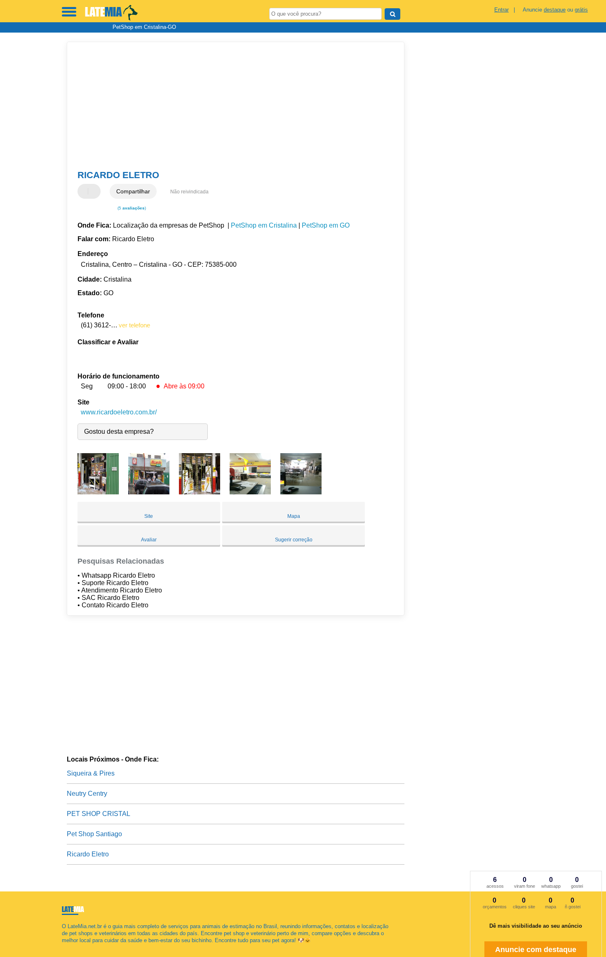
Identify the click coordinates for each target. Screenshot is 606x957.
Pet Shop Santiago (94, 833)
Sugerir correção (293, 540)
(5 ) (131, 208)
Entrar (501, 10)
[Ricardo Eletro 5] (301, 492)
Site (148, 516)
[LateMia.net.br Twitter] (67, 948)
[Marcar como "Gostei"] (85, 191)
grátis (581, 10)
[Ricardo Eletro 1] (98, 492)
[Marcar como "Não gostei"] (95, 191)
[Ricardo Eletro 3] (199, 492)
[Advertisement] (232, 106)
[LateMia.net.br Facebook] (64, 948)
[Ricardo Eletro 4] (250, 492)
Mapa (293, 516)
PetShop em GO (326, 225)
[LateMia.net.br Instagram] (71, 948)
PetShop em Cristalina (264, 225)
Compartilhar (133, 191)
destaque (555, 10)
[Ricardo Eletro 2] (148, 492)
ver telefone (134, 325)
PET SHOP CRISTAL (98, 813)
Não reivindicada (189, 192)
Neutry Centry (87, 793)
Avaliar (149, 540)
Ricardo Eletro (88, 854)
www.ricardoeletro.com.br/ (119, 412)
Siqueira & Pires (91, 773)
